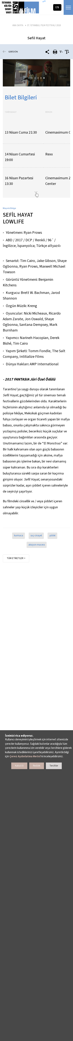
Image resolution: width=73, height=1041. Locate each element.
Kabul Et (19, 765)
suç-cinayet (36, 535)
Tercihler (54, 765)
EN (57, 7)
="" (44, 2)
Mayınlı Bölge (9, 208)
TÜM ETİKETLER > (16, 558)
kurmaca (18, 535)
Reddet (36, 765)
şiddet (52, 535)
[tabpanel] (36, 72)
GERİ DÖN (13, 51)
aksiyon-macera (36, 544)
